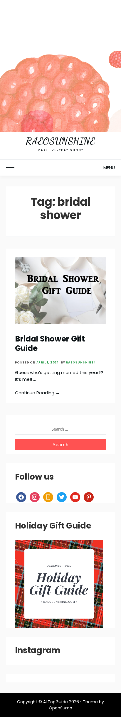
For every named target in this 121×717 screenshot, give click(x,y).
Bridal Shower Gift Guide (50, 343)
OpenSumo (60, 708)
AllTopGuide (55, 702)
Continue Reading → (37, 393)
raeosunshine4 (81, 362)
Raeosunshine (60, 141)
